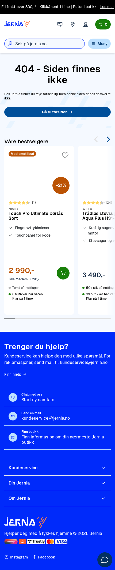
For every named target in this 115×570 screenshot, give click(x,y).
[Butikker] (72, 24)
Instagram (19, 557)
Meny (103, 44)
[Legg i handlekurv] (63, 273)
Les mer (107, 7)
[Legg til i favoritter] (65, 155)
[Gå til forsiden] (17, 24)
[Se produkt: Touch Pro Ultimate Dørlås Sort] (39, 230)
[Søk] (10, 44)
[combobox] (50, 44)
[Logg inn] (85, 24)
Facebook (46, 557)
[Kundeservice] (59, 24)
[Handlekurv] (103, 24)
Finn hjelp (12, 374)
